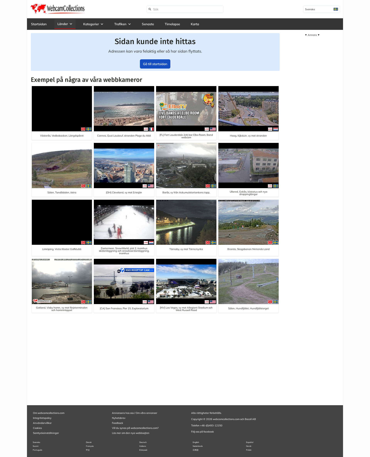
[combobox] (321, 9)
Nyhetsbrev (118, 417)
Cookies (37, 427)
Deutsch (143, 442)
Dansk (89, 442)
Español (249, 442)
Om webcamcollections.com (48, 412)
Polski (248, 450)
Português (37, 450)
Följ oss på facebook (202, 431)
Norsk (248, 446)
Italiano (142, 446)
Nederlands (198, 446)
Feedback (117, 422)
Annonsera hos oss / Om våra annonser (134, 412)
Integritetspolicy (42, 417)
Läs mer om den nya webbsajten (130, 432)
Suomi (35, 446)
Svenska (36, 442)
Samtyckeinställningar (46, 432)
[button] (65, 24)
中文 (88, 450)
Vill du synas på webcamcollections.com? (135, 427)
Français (90, 446)
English (196, 442)
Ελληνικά (143, 450)
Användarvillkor (42, 422)
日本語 (195, 450)
